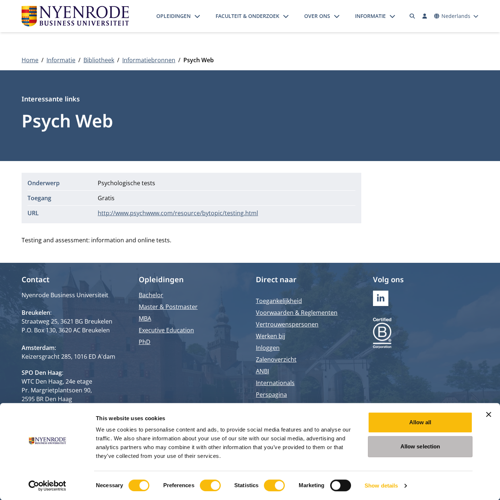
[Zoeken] (412, 16)
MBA (145, 318)
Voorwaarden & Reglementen (296, 313)
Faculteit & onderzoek (247, 15)
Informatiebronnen (148, 60)
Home (30, 60)
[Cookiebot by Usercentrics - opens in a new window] (47, 485)
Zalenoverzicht (276, 359)
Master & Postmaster (168, 307)
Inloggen (268, 348)
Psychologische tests (126, 183)
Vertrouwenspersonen (287, 324)
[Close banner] (488, 414)
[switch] (210, 485)
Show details (381, 485)
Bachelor (151, 295)
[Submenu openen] (197, 16)
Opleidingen (173, 15)
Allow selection (420, 446)
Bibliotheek (98, 60)
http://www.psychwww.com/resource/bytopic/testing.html (178, 213)
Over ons (317, 15)
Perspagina (271, 395)
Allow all (420, 422)
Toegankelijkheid (279, 301)
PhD (144, 342)
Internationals (275, 383)
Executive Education (166, 330)
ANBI (262, 371)
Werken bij (270, 336)
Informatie (370, 15)
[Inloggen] (424, 16)
